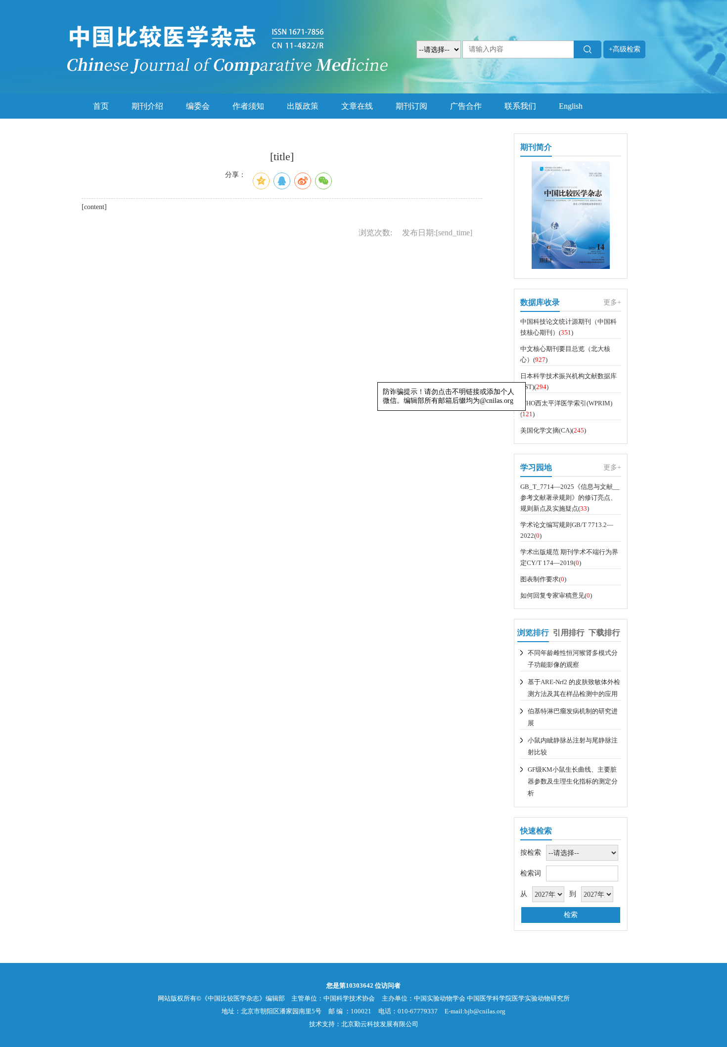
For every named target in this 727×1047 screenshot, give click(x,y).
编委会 (198, 106)
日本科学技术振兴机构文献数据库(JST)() (568, 381)
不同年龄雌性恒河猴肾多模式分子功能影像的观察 (573, 658)
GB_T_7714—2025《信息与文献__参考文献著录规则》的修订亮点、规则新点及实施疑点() (570, 497)
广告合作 (466, 106)
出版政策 (302, 106)
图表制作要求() (543, 579)
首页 (101, 106)
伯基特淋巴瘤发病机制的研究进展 (573, 717)
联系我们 (520, 106)
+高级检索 (624, 49)
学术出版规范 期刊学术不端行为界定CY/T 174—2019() (569, 557)
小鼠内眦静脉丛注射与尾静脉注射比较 (573, 746)
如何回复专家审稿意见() (556, 595)
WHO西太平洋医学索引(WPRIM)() (566, 408)
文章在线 (357, 106)
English (571, 106)
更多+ (612, 302)
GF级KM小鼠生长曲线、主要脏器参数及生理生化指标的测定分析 (573, 781)
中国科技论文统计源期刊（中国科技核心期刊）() (568, 327)
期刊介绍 (147, 106)
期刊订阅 (411, 106)
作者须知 (248, 106)
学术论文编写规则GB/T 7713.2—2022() (566, 530)
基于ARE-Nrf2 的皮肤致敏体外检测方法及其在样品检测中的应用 (574, 688)
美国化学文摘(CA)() (553, 430)
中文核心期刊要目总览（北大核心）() (565, 354)
